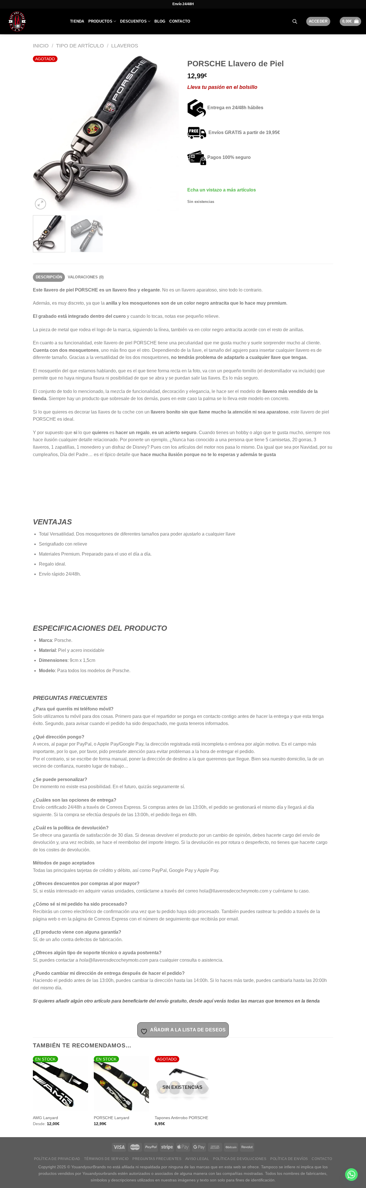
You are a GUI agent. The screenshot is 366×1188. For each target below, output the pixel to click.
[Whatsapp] (351, 1174)
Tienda (77, 21)
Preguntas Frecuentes (156, 1159)
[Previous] (43, 133)
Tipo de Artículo (80, 46)
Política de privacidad (57, 1159)
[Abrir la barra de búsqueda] (295, 21)
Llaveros (124, 46)
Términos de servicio (106, 1159)
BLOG (159, 21)
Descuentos (133, 21)
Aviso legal (197, 1159)
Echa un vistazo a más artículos (221, 189)
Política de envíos (289, 1159)
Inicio (41, 46)
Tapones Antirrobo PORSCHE (181, 1117)
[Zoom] (40, 203)
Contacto (179, 21)
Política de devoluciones (239, 1159)
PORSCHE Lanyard (111, 1117)
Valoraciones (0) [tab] (86, 277)
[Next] (169, 133)
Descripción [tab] (49, 277)
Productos (100, 21)
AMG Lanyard (45, 1117)
